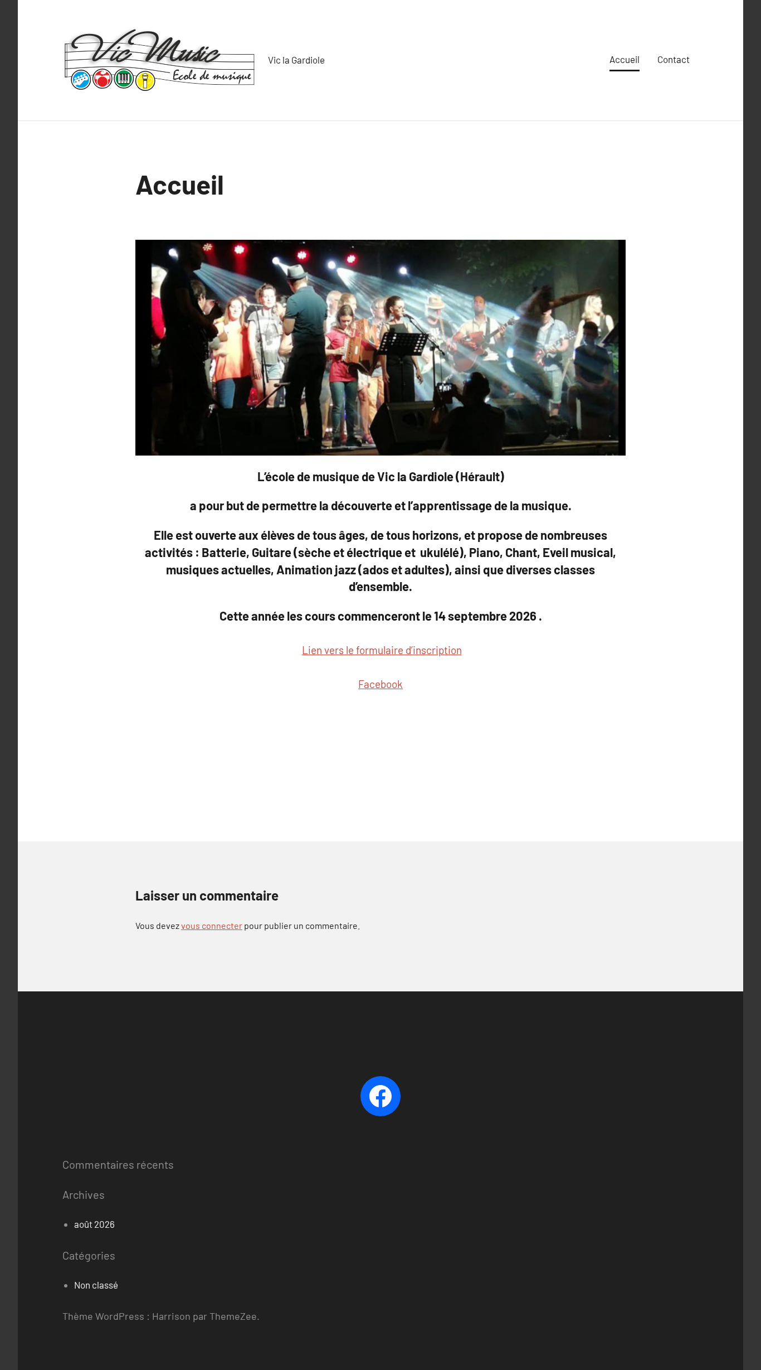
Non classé (96, 1284)
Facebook (380, 683)
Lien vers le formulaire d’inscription (382, 649)
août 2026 (94, 1223)
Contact (673, 59)
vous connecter (211, 925)
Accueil (624, 59)
